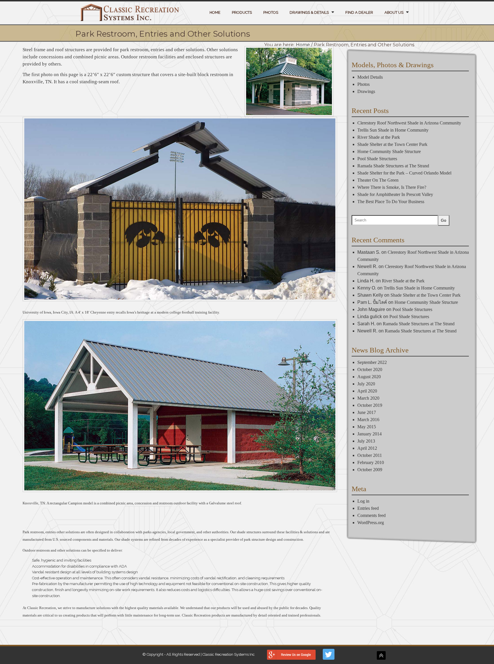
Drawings (366, 91)
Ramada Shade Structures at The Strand (393, 165)
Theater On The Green (378, 180)
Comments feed (371, 515)
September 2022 (372, 362)
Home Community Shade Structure (389, 151)
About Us (394, 12)
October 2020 (369, 369)
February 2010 (370, 462)
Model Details (370, 77)
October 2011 (369, 455)
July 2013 (366, 441)
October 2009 (369, 469)
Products (242, 12)
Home (215, 12)
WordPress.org (370, 522)
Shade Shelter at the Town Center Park (392, 144)
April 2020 (367, 391)
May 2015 (366, 427)
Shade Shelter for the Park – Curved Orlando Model (404, 173)
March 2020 (368, 398)
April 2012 (367, 448)
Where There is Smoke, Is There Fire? (391, 187)
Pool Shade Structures (377, 158)
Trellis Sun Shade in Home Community (393, 130)
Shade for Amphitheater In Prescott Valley (395, 194)
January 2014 (369, 434)
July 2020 (366, 384)
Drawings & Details (309, 12)
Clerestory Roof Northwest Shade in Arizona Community (409, 122)
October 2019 (369, 405)
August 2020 (369, 376)
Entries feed (368, 508)
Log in (363, 501)
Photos (270, 12)
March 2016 (368, 419)
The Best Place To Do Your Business (390, 201)
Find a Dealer (359, 12)
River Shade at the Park (378, 137)
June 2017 (366, 412)
